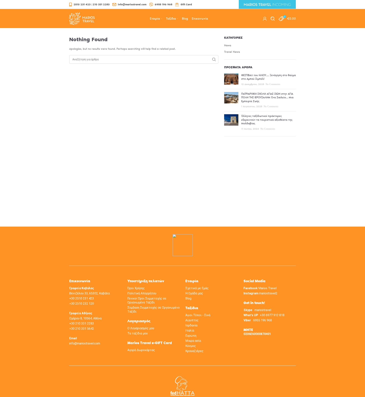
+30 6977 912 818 (272, 315)
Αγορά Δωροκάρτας (141, 350)
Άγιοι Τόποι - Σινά (197, 315)
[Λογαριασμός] (265, 18)
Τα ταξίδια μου (137, 333)
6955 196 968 (262, 320)
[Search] (273, 18)
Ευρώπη (190, 335)
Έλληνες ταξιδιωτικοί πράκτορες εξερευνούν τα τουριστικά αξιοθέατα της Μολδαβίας (266, 119)
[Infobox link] (89, 4)
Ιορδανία (191, 325)
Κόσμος (190, 346)
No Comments (273, 84)
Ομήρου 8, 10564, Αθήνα (85, 318)
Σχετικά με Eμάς (197, 288)
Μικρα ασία (193, 341)
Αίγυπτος (191, 320)
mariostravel (263, 310)
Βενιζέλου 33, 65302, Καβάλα (89, 293)
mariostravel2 (268, 293)
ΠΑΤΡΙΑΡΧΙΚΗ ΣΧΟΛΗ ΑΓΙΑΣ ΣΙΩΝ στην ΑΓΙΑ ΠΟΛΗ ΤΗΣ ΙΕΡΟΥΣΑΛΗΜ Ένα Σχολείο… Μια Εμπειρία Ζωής (267, 97)
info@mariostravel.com (84, 343)
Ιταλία (189, 330)
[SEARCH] (214, 59)
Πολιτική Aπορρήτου (141, 293)
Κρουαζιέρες (194, 351)
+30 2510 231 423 (81, 298)
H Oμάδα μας (194, 293)
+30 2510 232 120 (81, 303)
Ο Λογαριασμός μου (140, 328)
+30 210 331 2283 (81, 323)
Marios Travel (267, 288)
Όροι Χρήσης (136, 288)
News (227, 45)
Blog (188, 298)
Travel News (232, 52)
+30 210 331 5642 (81, 328)
